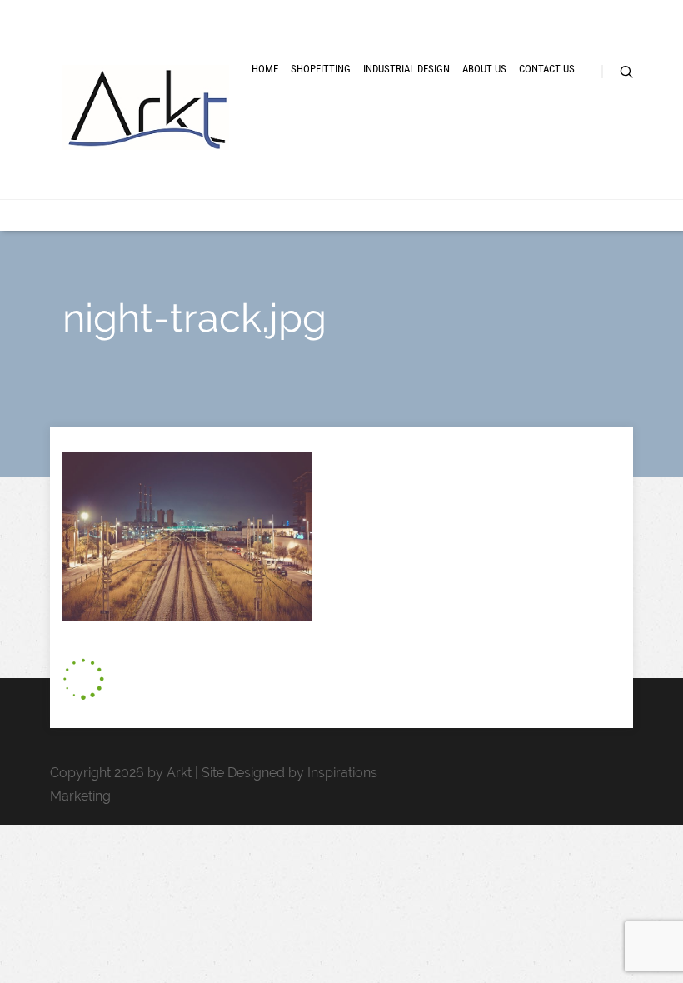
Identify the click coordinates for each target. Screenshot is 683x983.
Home (265, 68)
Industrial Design (406, 68)
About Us (484, 68)
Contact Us (547, 68)
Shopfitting (321, 68)
